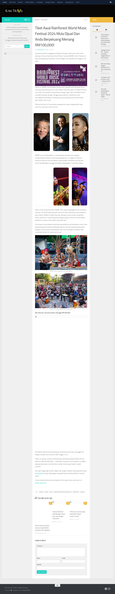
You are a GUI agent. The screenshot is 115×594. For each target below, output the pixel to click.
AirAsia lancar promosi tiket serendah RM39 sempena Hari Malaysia (42, 528)
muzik (51, 492)
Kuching (46, 492)
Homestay (40, 2)
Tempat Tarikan (50, 2)
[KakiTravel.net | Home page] (14, 11)
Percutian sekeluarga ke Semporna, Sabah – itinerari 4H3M (105, 92)
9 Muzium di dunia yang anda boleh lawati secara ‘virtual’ (77, 514)
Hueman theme (26, 590)
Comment (40, 546)
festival (41, 492)
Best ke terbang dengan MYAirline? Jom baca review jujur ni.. (106, 67)
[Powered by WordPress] (11, 590)
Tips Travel (12, 2)
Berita (5, 2)
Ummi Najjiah (40, 50)
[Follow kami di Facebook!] (26, 20)
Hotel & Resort (29, 2)
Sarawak (44, 20)
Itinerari (20, 2)
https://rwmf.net (40, 483)
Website (39, 564)
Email (64, 558)
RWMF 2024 (76, 492)
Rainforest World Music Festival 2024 (62, 492)
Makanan (60, 2)
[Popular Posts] (97, 30)
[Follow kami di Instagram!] (28, 20)
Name (39, 558)
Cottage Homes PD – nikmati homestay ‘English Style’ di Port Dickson (105, 54)
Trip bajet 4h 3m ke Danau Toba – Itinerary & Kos (105, 79)
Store (77, 2)
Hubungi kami (69, 2)
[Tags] (106, 30)
